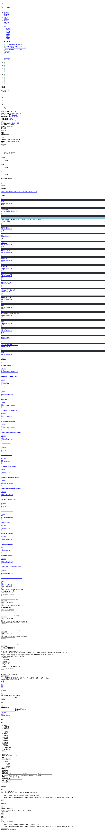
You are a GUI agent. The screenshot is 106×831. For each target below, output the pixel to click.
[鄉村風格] (9, 766)
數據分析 (6, 17)
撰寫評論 (10, 178)
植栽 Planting (12, 119)
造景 (7, 192)
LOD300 (35, 192)
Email (16, 697)
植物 (15, 192)
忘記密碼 (3, 712)
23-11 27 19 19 (14, 111)
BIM (5, 56)
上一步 (4, 759)
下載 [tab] (5, 108)
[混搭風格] (9, 768)
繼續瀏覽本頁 (4, 829)
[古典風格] (9, 765)
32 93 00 (14, 115)
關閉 (2, 800)
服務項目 (6, 23)
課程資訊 (6, 20)
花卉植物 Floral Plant (15, 113)
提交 (6, 600)
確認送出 (7, 676)
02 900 (10, 118)
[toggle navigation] (1, 6)
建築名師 (6, 22)
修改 (6, 617)
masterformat (7, 58)
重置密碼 (3, 699)
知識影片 (6, 19)
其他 (3, 664)
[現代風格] (9, 763)
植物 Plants (6, 59)
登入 (2, 714)
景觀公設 (27, 192)
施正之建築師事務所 (13, 123)
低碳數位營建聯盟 (6, 291)
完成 (8, 782)
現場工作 (3, 192)
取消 (2, 600)
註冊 (9, 715)
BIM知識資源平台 (5, 221)
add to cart (3, 144)
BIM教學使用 (6, 657)
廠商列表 (6, 15)
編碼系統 (6, 12)
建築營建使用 (6, 661)
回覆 (6, 631)
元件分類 (6, 14)
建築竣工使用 (6, 663)
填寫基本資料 (12, 829)
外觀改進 (11, 192)
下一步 (4, 750)
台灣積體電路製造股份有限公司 (9, 211)
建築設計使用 (6, 659)
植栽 (23, 192)
